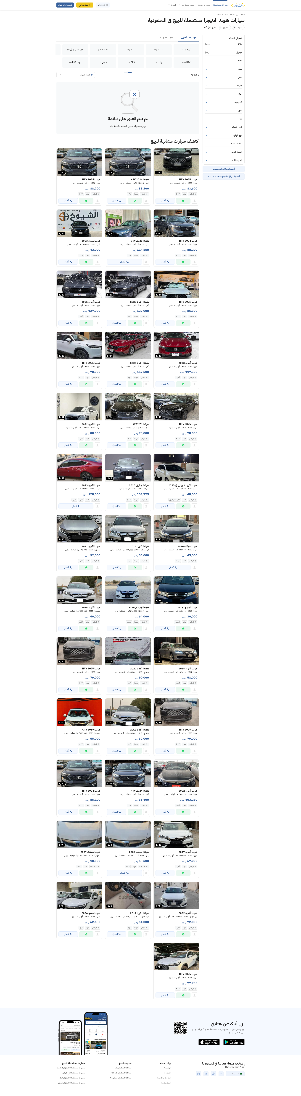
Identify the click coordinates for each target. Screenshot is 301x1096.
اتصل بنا (167, 1072)
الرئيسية (167, 1067)
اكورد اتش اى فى (174, 499)
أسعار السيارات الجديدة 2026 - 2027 (224, 176)
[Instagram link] (198, 1073)
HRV (178, 194)
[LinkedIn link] (206, 1073)
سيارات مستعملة (220, 5)
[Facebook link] (221, 1073)
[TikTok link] (213, 1073)
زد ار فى (129, 499)
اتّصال (163, 200)
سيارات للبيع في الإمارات (121, 1072)
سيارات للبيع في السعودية (121, 1077)
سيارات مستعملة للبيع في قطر (72, 1077)
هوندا (184, 194)
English (101, 5)
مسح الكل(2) (210, 27)
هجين (74, 499)
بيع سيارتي (83, 5)
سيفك (178, 561)
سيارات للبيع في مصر (123, 1067)
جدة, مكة (142, 866)
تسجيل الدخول (65, 5)
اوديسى (177, 622)
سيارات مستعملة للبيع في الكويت (70, 1067)
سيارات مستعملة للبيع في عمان (71, 1082)
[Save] (157, 152)
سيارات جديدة (204, 5)
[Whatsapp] (183, 201)
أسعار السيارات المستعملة (223, 169)
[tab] (188, 37)
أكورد (129, 316)
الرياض (94, 255)
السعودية (235, 1073)
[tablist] (127, 37)
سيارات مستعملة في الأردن (73, 1072)
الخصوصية (166, 1082)
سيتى (81, 255)
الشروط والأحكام (164, 1077)
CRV (129, 255)
